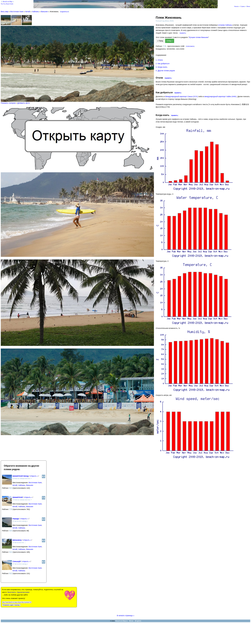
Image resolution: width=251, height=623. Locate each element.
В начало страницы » (125, 616)
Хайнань (35, 12)
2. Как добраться (162, 64)
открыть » (34, 476)
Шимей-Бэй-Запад (20, 476)
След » (170, 41)
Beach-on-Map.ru (121, 621)
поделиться (64, 11)
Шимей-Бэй (18, 497)
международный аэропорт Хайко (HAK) (220, 96)
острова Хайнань (225, 25)
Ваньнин (44, 12)
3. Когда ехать (161, 67)
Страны (242, 6)
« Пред (160, 41)
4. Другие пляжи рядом (165, 71)
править (183, 33)
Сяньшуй (17, 561)
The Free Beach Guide (7, 4)
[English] (138, 621)
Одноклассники (23, 592)
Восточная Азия (16, 12)
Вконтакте (11, 592)
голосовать (190, 46)
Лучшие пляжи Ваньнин (198, 37)
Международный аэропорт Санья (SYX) (181, 96)
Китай (27, 12)
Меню (248, 6)
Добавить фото (23, 103)
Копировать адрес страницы (11, 605)
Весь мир (4, 12)
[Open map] (77, 169)
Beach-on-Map (7, 1)
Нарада (16, 519)
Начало (236, 6)
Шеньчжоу (17, 540)
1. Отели (159, 60)
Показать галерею (8, 103)
